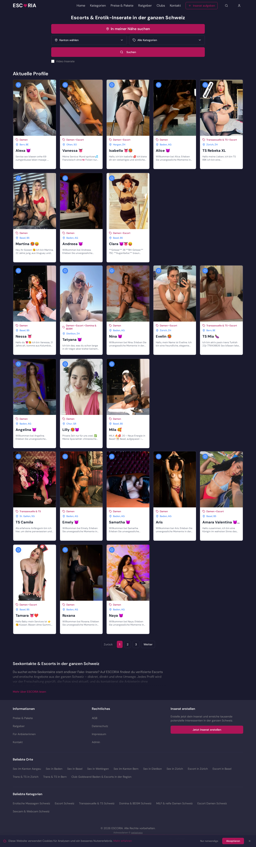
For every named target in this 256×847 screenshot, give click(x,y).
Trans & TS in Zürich (25, 777)
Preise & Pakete (122, 5)
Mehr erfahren (122, 841)
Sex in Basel (74, 769)
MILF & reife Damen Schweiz (174, 803)
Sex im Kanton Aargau (27, 769)
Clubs (161, 5)
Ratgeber (145, 5)
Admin (96, 742)
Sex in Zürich (175, 769)
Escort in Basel (222, 769)
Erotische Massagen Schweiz (31, 803)
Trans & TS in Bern (55, 777)
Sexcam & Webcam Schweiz (31, 811)
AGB (94, 718)
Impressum (99, 734)
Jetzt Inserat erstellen (207, 729)
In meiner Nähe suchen (130, 28)
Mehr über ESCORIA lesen (29, 691)
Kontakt (175, 5)
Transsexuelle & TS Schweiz (96, 803)
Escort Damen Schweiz (212, 803)
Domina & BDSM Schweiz (135, 803)
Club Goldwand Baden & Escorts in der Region (101, 777)
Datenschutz (100, 726)
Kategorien (98, 5)
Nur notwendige (209, 841)
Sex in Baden (54, 769)
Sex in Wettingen (98, 769)
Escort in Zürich (198, 769)
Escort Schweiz (64, 803)
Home (81, 5)
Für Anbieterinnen (24, 734)
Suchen (131, 52)
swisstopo (137, 832)
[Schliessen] (249, 841)
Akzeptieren (233, 841)
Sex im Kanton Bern (126, 769)
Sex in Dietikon (152, 769)
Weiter (148, 644)
